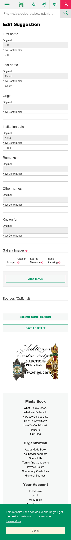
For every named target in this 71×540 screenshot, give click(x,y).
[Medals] (21, 4)
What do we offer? (35, 408)
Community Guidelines (35, 471)
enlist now (35, 491)
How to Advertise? (35, 421)
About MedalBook (35, 449)
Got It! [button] (36, 530)
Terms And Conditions (35, 462)
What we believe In (35, 412)
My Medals (35, 499)
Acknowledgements (35, 454)
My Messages (35, 504)
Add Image (35, 278)
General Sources (35, 475)
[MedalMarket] (55, 5)
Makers (35, 429)
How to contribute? (35, 425)
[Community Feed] (44, 5)
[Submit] (65, 12)
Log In (35, 495)
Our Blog (35, 434)
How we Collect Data (35, 416)
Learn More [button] (13, 521)
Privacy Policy (35, 467)
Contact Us (35, 458)
